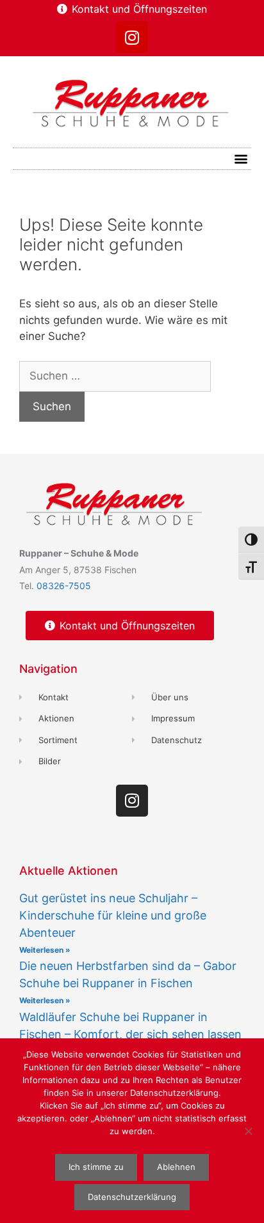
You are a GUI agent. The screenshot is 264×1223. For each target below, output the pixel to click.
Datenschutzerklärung (132, 1197)
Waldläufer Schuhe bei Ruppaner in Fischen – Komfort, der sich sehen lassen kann (130, 1034)
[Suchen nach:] (115, 375)
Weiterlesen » (44, 950)
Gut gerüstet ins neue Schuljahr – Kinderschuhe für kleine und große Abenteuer (112, 915)
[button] (240, 158)
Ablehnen (176, 1167)
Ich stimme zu (96, 1167)
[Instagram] (132, 37)
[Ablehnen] (248, 1131)
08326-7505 (64, 585)
